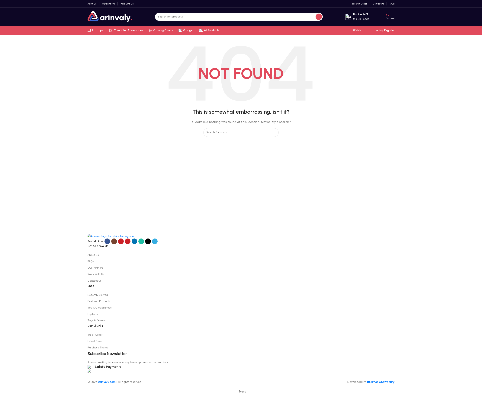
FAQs (91, 261)
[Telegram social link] (155, 241)
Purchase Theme (98, 347)
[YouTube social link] (121, 241)
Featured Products (99, 301)
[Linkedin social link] (134, 241)
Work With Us (96, 274)
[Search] (319, 17)
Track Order (95, 334)
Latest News (95, 341)
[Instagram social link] (114, 241)
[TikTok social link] (148, 241)
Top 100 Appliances (100, 307)
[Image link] (111, 236)
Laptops (93, 314)
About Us (93, 255)
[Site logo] (110, 16)
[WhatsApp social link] (141, 241)
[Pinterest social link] (127, 241)
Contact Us (94, 280)
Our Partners (95, 267)
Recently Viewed (98, 294)
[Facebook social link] (107, 241)
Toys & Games (97, 320)
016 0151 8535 (361, 19)
